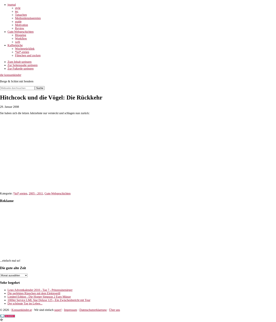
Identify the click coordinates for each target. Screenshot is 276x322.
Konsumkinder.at (21, 309)
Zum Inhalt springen (20, 61)
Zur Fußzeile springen (21, 68)
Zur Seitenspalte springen (23, 65)
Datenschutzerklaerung (93, 309)
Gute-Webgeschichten (57, 193)
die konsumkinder (10, 75)
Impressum (70, 309)
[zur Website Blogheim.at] (1, 320)
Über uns (114, 309)
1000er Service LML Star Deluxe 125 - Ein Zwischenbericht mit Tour (49, 300)
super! (58, 309)
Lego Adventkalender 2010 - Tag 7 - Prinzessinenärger (40, 290)
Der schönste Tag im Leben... (25, 303)
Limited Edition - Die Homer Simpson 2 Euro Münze (39, 296)
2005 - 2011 (36, 193)
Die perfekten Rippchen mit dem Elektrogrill (34, 293)
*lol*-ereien (20, 193)
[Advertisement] (112, 232)
